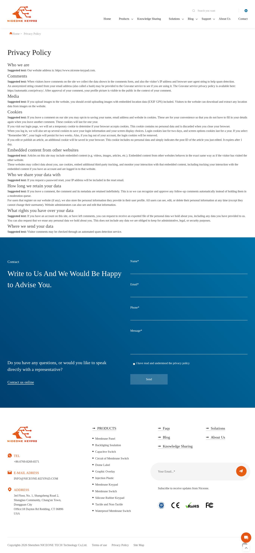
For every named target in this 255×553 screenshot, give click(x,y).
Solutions (174, 18)
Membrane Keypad (106, 484)
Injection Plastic (104, 478)
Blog (191, 18)
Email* (134, 284)
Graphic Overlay (105, 471)
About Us (224, 18)
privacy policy (181, 363)
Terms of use (99, 545)
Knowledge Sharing (149, 18)
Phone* (134, 307)
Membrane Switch (106, 491)
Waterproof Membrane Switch (113, 510)
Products (124, 18)
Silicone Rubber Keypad (109, 497)
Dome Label (102, 465)
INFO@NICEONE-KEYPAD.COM (36, 478)
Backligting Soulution (108, 445)
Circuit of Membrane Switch (112, 458)
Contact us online (20, 382)
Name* (134, 261)
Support (206, 18)
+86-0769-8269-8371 (26, 461)
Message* (136, 330)
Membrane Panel (105, 438)
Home (107, 18)
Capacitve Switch (105, 451)
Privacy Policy (120, 545)
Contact (243, 18)
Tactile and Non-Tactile (109, 504)
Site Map (138, 545)
